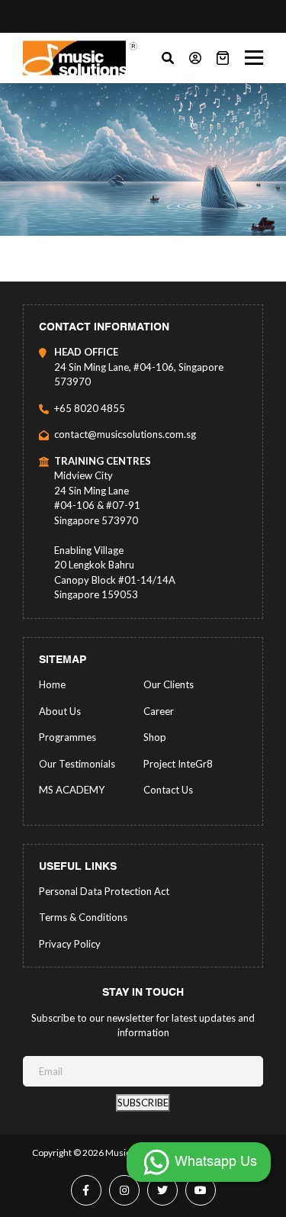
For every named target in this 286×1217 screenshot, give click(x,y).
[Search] (168, 58)
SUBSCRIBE (143, 1102)
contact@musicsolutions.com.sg (125, 434)
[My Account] (195, 58)
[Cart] (223, 58)
